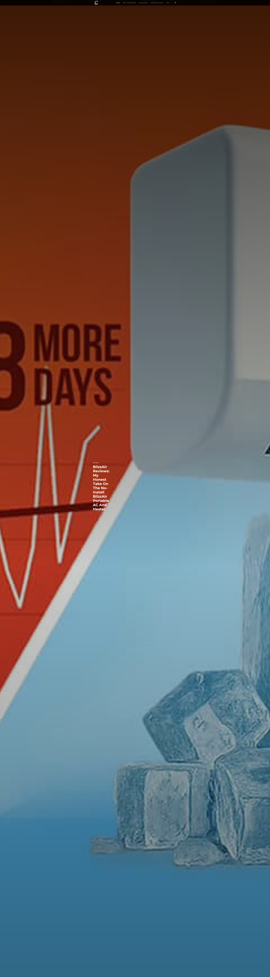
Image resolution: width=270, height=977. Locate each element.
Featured (96, 462)
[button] (175, 2)
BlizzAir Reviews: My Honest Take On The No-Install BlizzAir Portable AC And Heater (101, 488)
